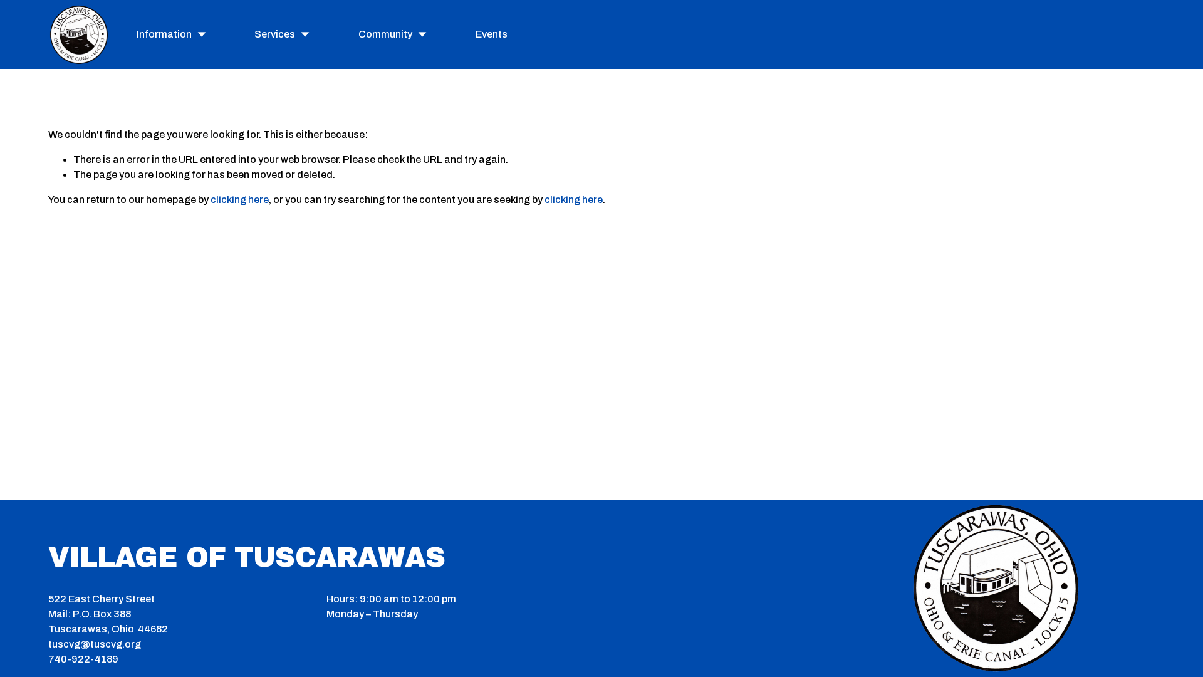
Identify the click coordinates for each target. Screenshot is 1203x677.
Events (492, 34)
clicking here (240, 199)
